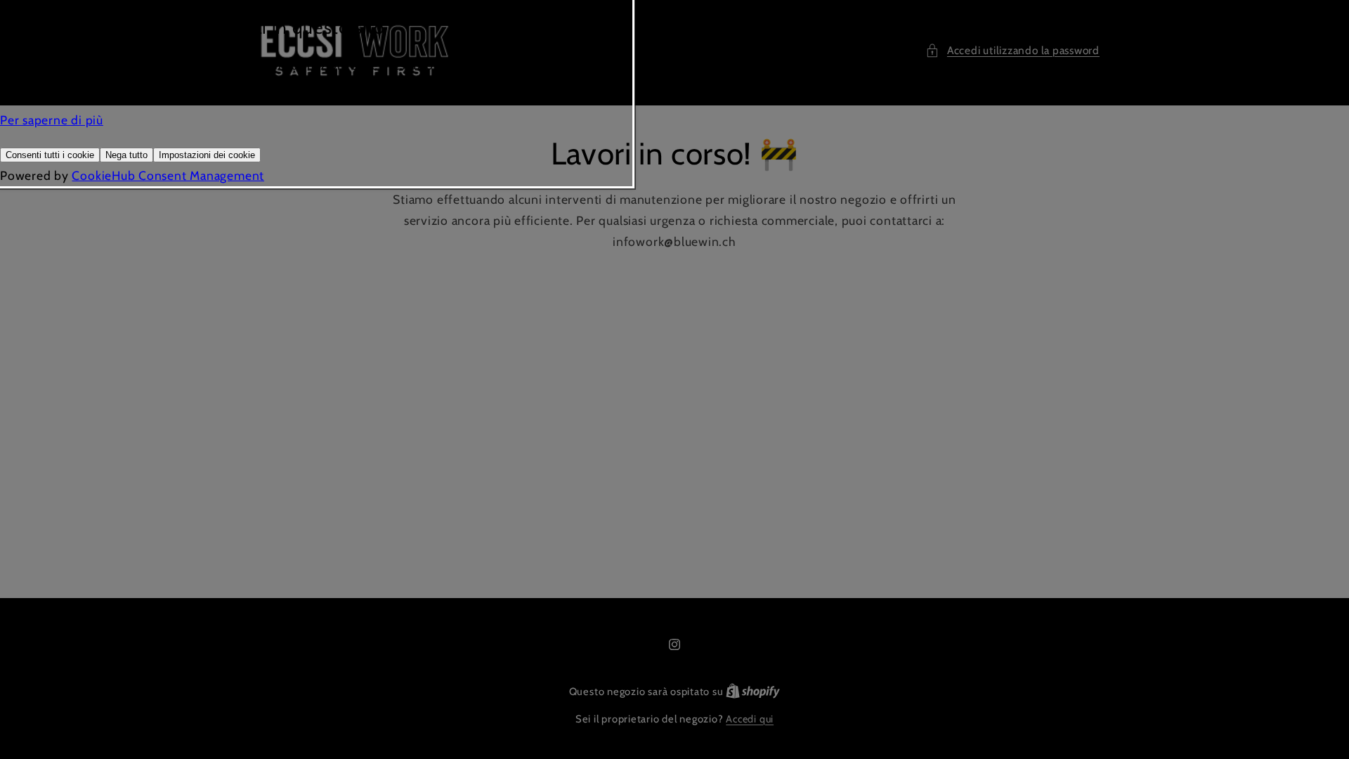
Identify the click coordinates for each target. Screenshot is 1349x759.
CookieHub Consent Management (168, 175)
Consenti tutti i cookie (50, 155)
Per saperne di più (51, 119)
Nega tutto (126, 155)
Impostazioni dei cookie (207, 155)
